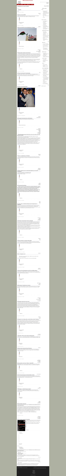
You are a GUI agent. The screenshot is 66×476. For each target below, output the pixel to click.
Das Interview (44, 55)
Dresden (29, 460)
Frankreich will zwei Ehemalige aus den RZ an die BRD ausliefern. (27, 270)
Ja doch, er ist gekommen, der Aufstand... (23, 155)
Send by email (21, 448)
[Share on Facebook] (19, 64)
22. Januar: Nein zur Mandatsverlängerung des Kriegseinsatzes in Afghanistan (27, 204)
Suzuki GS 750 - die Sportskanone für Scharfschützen (45, 73)
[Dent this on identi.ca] (19, 19)
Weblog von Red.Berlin (21, 22)
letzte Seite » (20, 444)
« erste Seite (20, 432)
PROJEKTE (22, 4)
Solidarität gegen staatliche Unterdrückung (23, 52)
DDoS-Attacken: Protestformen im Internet (23, 285)
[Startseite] (19, 2)
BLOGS (25, 4)
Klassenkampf (28, 464)
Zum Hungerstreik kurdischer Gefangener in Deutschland (46, 27)
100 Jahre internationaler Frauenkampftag (23, 73)
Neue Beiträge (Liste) (45, 60)
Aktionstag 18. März (38, 51)
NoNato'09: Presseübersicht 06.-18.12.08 (45, 23)
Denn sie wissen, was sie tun (21, 403)
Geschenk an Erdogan (45, 43)
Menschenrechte (35, 464)
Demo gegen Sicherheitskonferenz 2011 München (24, 118)
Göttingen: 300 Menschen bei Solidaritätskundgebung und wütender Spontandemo (27, 171)
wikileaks (39, 284)
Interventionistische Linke (21, 136)
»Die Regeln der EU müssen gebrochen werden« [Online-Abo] (45, 49)
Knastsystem (31, 464)
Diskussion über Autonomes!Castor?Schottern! (24, 348)
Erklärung (39, 128)
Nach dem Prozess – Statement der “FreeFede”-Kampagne (45, 70)
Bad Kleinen (23, 460)
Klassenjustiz (39, 362)
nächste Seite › (20, 443)
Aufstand (39, 184)
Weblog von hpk (20, 343)
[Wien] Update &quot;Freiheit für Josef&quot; (45, 32)
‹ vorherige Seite (21, 433)
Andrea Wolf (18, 460)
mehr (48, 41)
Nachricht (39, 13)
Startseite (18, 8)
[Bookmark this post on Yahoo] (19, 21)
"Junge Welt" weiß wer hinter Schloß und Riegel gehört (25, 335)
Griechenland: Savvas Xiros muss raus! (23, 301)
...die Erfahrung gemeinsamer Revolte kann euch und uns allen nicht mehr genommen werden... (28, 135)
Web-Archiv (44, 61)
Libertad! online (27, 2)
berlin (25, 460)
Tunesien (39, 133)
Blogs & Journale (45, 64)
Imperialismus (37, 463)
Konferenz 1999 (26, 455)
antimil (39, 202)
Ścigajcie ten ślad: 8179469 (21, 14)
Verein (18, 459)
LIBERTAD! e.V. (28, 4)
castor (39, 318)
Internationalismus (38, 129)
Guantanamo (35, 460)
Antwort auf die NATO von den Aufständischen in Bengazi (26, 27)
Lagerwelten (29, 455)
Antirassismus (29, 463)
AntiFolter (39, 361)
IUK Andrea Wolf (22, 455)
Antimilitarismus (25, 463)
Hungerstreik (38, 460)
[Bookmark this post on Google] (19, 18)
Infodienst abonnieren (45, 65)
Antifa (21, 460)
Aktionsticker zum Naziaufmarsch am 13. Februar (45, 39)
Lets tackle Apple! (45, 76)
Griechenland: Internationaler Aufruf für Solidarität (25, 220)
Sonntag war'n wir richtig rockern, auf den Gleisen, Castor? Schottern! (28, 319)
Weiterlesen (21, 113)
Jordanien (39, 132)
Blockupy (27, 460)
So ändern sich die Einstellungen (22, 86)
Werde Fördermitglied (45, 66)
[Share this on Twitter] (19, 20)
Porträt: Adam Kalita (45, 45)
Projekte (39, 401)
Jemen (39, 131)
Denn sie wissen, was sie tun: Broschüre (23, 419)
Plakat (39, 50)
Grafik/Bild (39, 26)
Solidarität (39, 219)
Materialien (39, 168)
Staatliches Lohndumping (46, 44)
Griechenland (39, 300)
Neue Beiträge (44, 59)
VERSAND (32, 4)
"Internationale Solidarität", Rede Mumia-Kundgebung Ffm (46, 54)
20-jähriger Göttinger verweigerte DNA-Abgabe (24, 240)
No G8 (32, 455)
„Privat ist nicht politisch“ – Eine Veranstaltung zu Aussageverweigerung (46, 78)
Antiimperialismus (38, 117)
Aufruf (39, 72)
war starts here (22, 456)
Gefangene (32, 463)
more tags (39, 457)
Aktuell (44, 17)
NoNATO (34, 455)
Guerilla (35, 463)
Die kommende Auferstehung (21, 185)
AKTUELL (18, 4)
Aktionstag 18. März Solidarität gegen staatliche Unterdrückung (46, 12)
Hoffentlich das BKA (19, 336)
